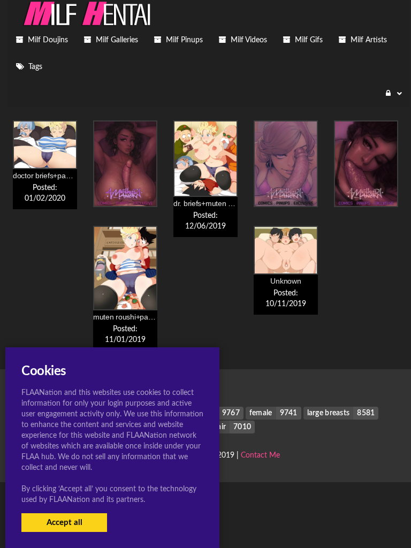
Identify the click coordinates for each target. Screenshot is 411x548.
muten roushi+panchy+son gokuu (147, 317)
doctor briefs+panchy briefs (57, 175)
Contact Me (260, 455)
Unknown (285, 281)
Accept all (64, 523)
